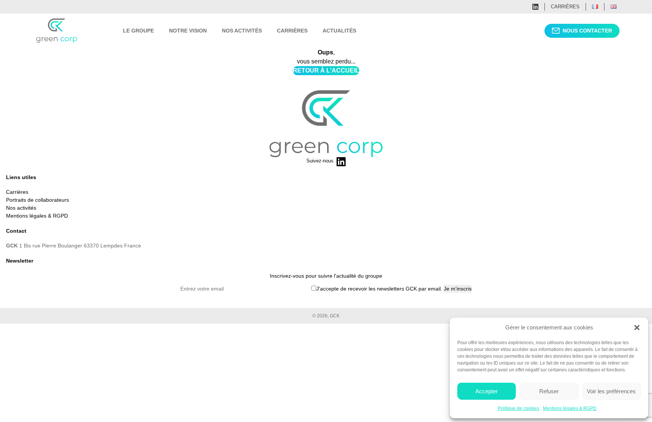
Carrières (565, 6)
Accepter (486, 391)
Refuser (549, 391)
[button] (637, 327)
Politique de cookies (518, 408)
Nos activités (242, 31)
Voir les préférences (611, 391)
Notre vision (188, 31)
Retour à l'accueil (326, 70)
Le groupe (138, 31)
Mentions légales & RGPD (570, 408)
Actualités (339, 31)
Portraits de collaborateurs (37, 200)
